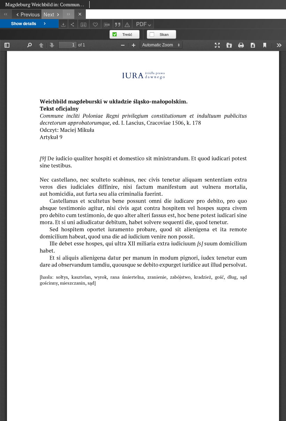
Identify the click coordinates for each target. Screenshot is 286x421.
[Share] (73, 24)
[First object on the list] (6, 14)
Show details (23, 23)
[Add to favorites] (95, 24)
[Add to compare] (84, 24)
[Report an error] (127, 24)
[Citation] (118, 24)
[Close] (80, 14)
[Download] (63, 24)
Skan (164, 34)
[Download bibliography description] (107, 24)
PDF (141, 24)
